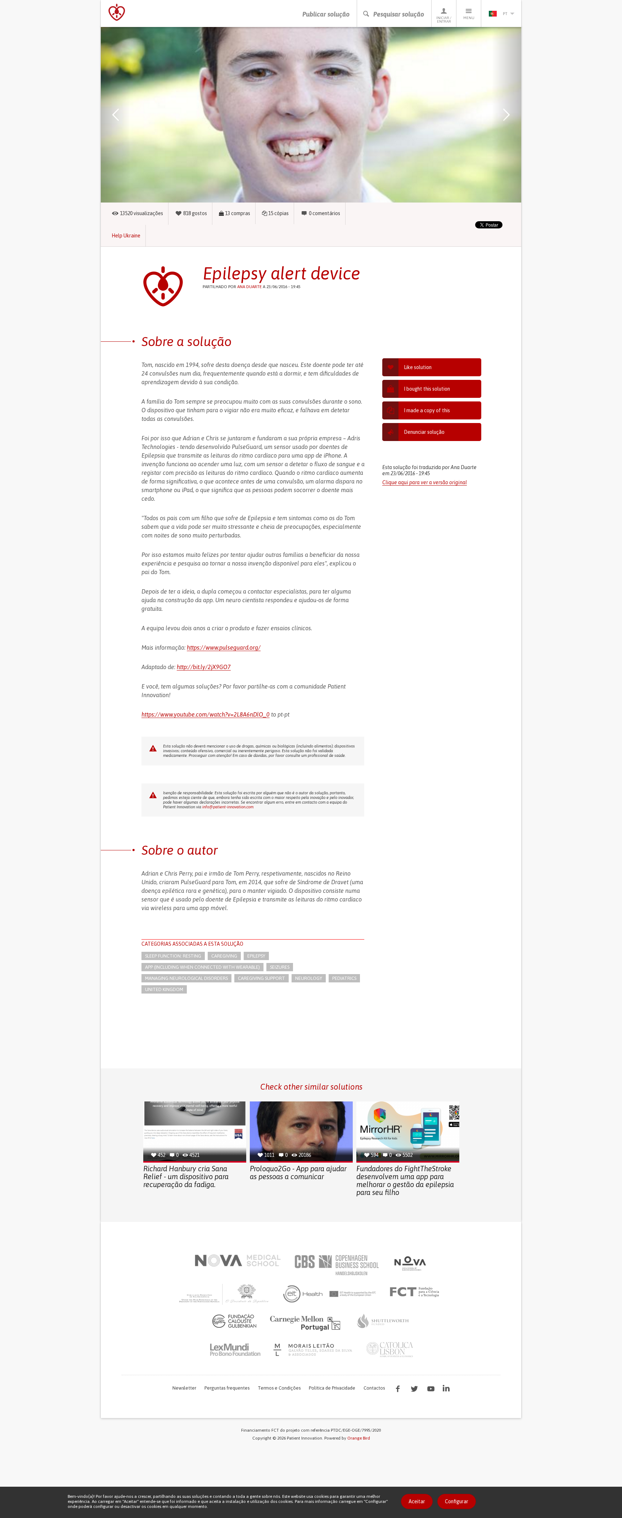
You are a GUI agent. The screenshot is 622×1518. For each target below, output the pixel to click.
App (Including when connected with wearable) (202, 967)
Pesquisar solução (398, 14)
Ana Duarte (249, 286)
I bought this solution (427, 389)
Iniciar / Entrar (443, 19)
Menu (468, 18)
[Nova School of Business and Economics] (410, 1263)
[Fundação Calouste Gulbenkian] (234, 1321)
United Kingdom (164, 989)
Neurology (308, 978)
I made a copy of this (427, 410)
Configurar (456, 1501)
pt (505, 14)
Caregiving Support (261, 978)
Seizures (279, 967)
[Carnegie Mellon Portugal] (306, 1322)
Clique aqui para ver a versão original (424, 482)
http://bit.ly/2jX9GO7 (204, 667)
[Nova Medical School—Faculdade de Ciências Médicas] (238, 1260)
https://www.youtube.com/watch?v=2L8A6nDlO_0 (205, 714)
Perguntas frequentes (226, 1388)
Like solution (418, 367)
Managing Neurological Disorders (186, 978)
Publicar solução (326, 14)
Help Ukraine (126, 235)
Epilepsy (256, 956)
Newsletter (184, 1388)
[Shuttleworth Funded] (383, 1321)
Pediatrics (344, 978)
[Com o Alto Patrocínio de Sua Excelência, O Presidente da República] (224, 1294)
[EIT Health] (330, 1294)
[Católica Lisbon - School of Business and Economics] (390, 1350)
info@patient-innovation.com (227, 807)
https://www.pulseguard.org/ (224, 647)
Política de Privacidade (332, 1388)
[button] (126, 115)
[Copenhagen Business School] (336, 1265)
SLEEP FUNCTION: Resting (173, 956)
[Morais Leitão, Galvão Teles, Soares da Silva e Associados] (313, 1350)
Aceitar (417, 1501)
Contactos (374, 1388)
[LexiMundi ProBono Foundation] (235, 1350)
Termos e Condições (279, 1388)
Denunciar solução (424, 432)
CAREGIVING (224, 956)
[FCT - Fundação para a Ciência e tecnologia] (416, 1292)
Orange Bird (358, 1438)
